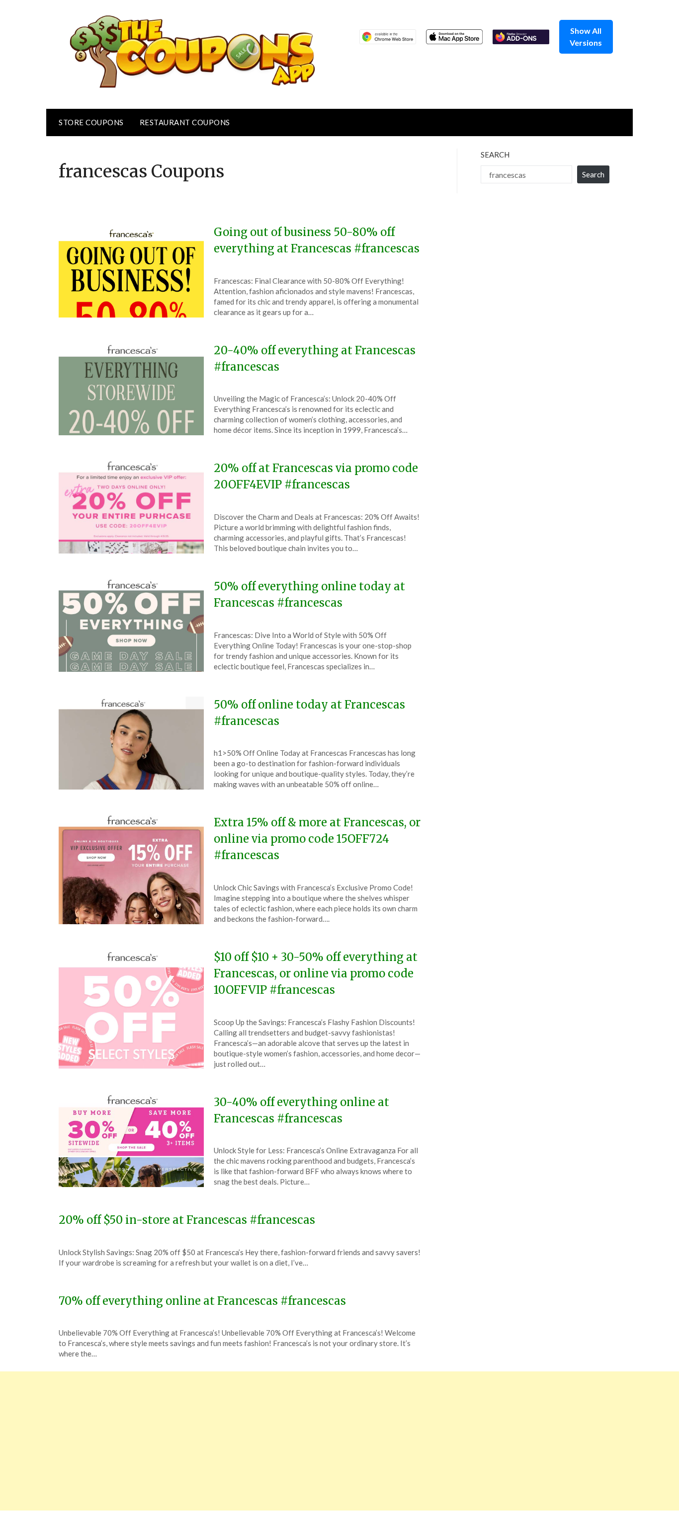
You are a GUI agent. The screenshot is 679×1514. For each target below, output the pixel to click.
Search (495, 154)
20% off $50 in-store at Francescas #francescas (187, 1220)
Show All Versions (586, 36)
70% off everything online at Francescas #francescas (202, 1301)
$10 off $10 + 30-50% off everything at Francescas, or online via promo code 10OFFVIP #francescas (316, 973)
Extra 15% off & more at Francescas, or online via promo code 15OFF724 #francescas (317, 838)
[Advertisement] (298, 1441)
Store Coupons (91, 122)
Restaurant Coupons (185, 122)
